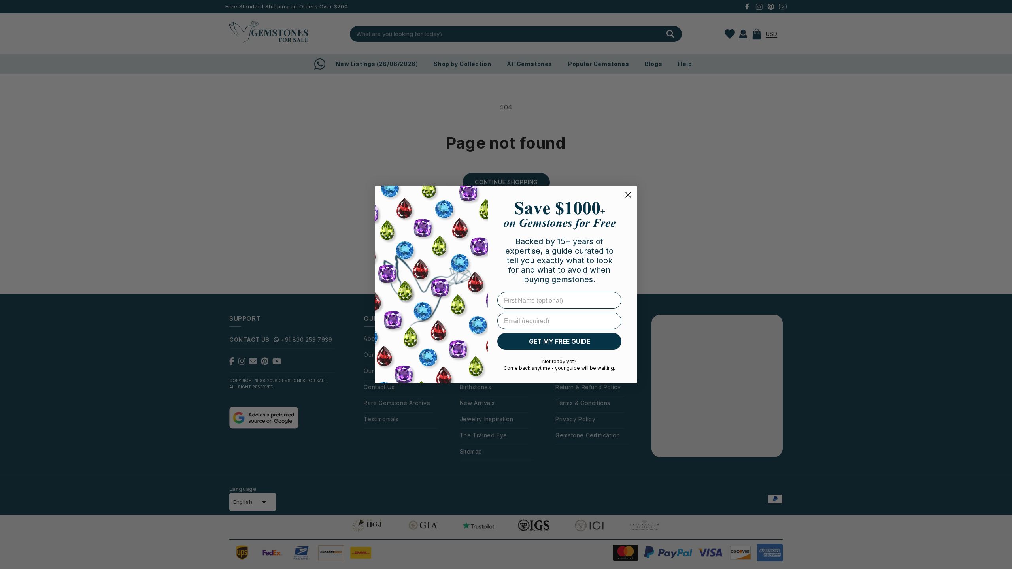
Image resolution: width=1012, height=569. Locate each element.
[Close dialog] (628, 195)
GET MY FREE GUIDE (559, 341)
